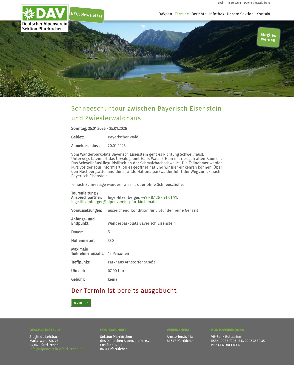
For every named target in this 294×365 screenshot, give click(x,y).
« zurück (81, 302)
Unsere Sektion (240, 14)
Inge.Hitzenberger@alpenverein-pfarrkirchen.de (113, 201)
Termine (182, 14)
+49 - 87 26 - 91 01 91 (159, 197)
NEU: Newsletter (87, 15)
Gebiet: (77, 137)
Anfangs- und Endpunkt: (83, 221)
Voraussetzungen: (86, 210)
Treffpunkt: (80, 262)
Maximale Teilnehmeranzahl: (87, 251)
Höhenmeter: (82, 240)
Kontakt (263, 14)
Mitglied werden (269, 37)
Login (221, 2)
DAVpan (165, 14)
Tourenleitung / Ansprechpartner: (86, 195)
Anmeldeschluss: (85, 146)
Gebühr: (78, 279)
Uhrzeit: (78, 271)
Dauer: (77, 232)
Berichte (199, 14)
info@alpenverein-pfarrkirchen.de (56, 349)
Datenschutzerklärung (257, 2)
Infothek (216, 14)
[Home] (44, 18)
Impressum (234, 2)
